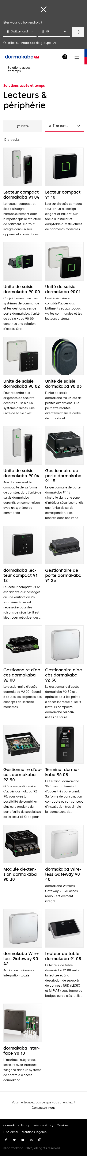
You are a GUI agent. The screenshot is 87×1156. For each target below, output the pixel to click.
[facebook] (5, 1139)
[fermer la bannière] (43, 9)
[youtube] (22, 1139)
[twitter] (14, 1139)
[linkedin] (31, 1139)
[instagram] (39, 1139)
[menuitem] (22, 56)
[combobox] (20, 32)
